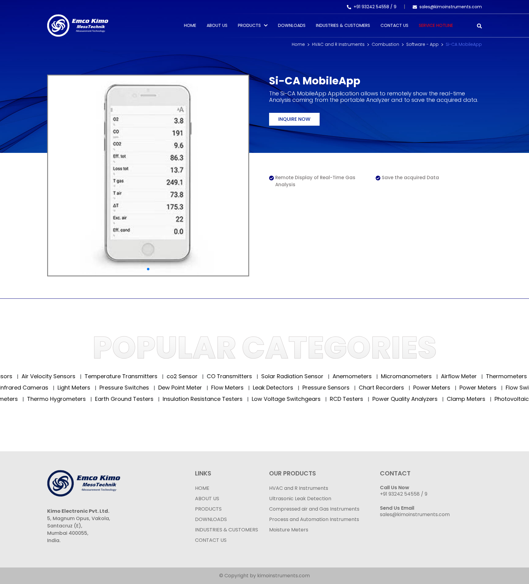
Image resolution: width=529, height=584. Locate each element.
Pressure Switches (125, 387)
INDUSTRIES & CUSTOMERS (226, 529)
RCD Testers (327, 399)
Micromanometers (392, 376)
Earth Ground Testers (106, 399)
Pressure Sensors (327, 387)
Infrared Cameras (25, 387)
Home (190, 25)
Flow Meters (229, 387)
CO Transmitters (214, 376)
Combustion (385, 44)
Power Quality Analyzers (386, 399)
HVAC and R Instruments (338, 44)
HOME (202, 488)
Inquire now (294, 119)
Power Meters (433, 387)
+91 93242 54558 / (374, 7)
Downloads (292, 25)
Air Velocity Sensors (34, 376)
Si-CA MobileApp (464, 44)
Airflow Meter (444, 376)
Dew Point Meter (181, 387)
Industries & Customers (343, 25)
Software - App (422, 44)
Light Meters (75, 387)
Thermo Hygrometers (38, 399)
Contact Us (394, 25)
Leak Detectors (274, 387)
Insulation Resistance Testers (184, 399)
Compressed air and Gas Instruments (314, 508)
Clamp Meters (447, 399)
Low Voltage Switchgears (267, 399)
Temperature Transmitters (106, 376)
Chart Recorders (382, 387)
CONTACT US (211, 540)
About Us (217, 25)
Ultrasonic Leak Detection (300, 498)
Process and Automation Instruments (314, 519)
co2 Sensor (167, 376)
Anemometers (337, 376)
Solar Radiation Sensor (278, 376)
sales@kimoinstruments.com (450, 7)
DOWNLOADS (211, 519)
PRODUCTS (249, 25)
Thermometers (492, 376)
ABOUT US (207, 498)
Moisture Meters (288, 529)
